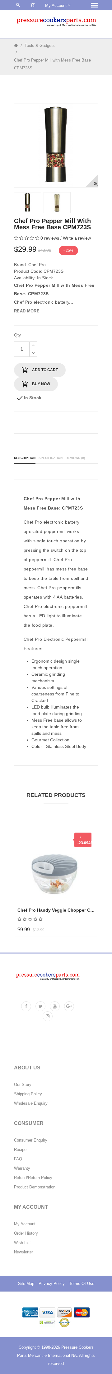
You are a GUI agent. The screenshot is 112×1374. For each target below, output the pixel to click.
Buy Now (40, 384)
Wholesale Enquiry (31, 1103)
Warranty (22, 1168)
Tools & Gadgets (40, 45)
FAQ (18, 1159)
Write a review (77, 238)
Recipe (20, 1149)
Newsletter (23, 1252)
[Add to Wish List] (29, 867)
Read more (27, 311)
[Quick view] (29, 883)
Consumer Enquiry (30, 1140)
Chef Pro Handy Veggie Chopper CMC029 (56, 910)
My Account (24, 1224)
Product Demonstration (34, 1187)
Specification (51, 458)
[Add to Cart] (29, 852)
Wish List (22, 1243)
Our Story (22, 1085)
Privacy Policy (52, 1284)
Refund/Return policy (33, 1178)
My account (56, 5)
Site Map (26, 1284)
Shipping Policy (28, 1094)
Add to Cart (44, 370)
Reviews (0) (75, 458)
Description (24, 458)
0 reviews (49, 238)
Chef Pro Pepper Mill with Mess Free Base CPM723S (52, 64)
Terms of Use (81, 1284)
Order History (26, 1233)
